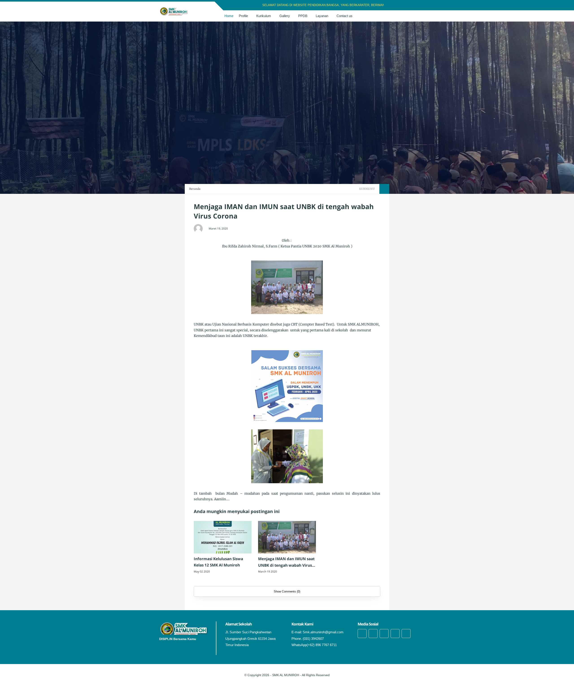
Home (228, 16)
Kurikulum (263, 16)
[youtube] (406, 633)
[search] (403, 16)
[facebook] (395, 5)
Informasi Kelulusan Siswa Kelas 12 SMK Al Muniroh (218, 562)
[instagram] (407, 5)
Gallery (284, 16)
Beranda (194, 188)
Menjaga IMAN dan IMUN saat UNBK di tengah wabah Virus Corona (286, 562)
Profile (243, 16)
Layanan (322, 16)
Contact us (344, 16)
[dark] (411, 16)
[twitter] (401, 5)
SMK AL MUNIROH (285, 675)
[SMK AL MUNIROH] (174, 11)
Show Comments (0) (287, 591)
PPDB (302, 16)
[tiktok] (395, 633)
